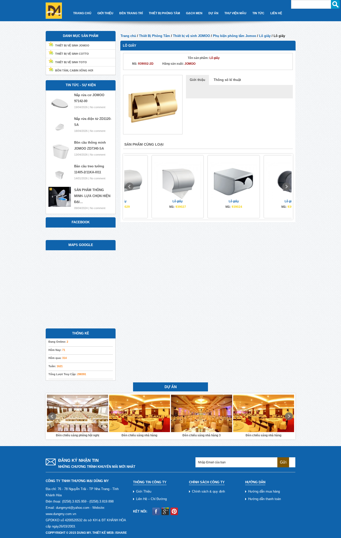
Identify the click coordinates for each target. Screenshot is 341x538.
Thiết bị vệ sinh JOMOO (191, 36)
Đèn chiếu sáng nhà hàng (77, 435)
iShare (121, 533)
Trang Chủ (82, 13)
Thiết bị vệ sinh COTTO (72, 53)
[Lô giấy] (152, 104)
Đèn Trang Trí (131, 13)
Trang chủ (128, 36)
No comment (97, 107)
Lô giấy (265, 36)
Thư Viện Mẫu (235, 13)
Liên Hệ (276, 13)
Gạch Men (194, 13)
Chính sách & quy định (208, 491)
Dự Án (213, 13)
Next (286, 187)
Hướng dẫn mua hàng (264, 491)
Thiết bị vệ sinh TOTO (71, 62)
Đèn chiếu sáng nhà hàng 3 (139, 435)
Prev (130, 187)
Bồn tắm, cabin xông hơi (74, 70)
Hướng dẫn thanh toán (264, 499)
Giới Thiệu (105, 13)
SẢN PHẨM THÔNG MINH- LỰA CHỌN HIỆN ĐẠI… (92, 196)
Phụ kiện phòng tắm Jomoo (234, 36)
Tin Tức (258, 13)
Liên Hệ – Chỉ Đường (151, 499)
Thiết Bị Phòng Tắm (164, 13)
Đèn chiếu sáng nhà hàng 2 (263, 435)
